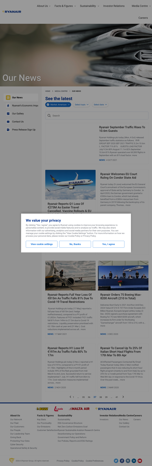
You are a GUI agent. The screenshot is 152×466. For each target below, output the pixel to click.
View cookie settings (42, 244)
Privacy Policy (89, 236)
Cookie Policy (74, 236)
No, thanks (75, 244)
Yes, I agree (108, 244)
